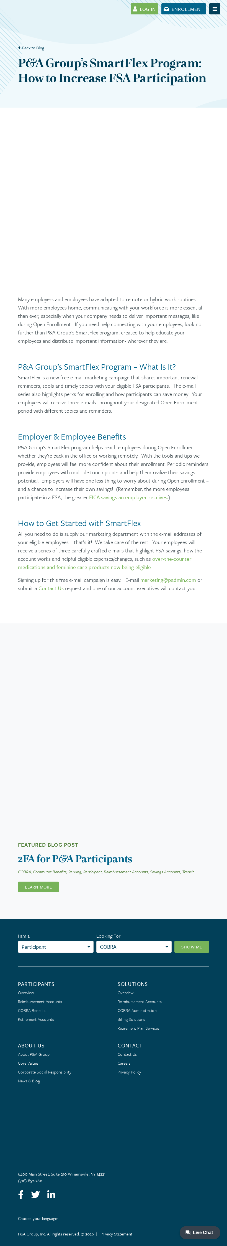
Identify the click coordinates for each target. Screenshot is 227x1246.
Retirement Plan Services (138, 1028)
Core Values (28, 1063)
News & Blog (29, 1081)
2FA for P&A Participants (75, 858)
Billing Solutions (131, 1019)
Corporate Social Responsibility (44, 1072)
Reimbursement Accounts (40, 1001)
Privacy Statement (116, 1234)
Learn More (38, 887)
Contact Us (51, 588)
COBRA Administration (137, 1010)
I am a (24, 935)
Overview (26, 992)
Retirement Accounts (36, 1019)
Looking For (108, 935)
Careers (124, 1063)
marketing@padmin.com (168, 579)
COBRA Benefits (31, 1010)
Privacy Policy (129, 1072)
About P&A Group (34, 1054)
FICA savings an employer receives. (128, 497)
